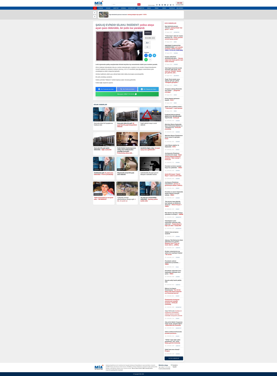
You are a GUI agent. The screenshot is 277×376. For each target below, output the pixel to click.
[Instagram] (162, 5)
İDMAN (149, 8)
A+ (147, 43)
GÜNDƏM (100, 8)
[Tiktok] (168, 5)
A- (147, 47)
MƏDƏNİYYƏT (140, 8)
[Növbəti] (94, 16)
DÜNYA (164, 8)
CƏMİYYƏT (116, 8)
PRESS (156, 8)
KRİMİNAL (123, 8)
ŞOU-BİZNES (180, 8)
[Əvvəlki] (94, 12)
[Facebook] (157, 5)
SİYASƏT (108, 8)
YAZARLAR (172, 8)
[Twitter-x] (159, 5)
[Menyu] (95, 8)
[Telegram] (170, 5)
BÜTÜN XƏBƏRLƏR (174, 358)
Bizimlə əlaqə (151, 5)
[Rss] (173, 5)
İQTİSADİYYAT (132, 8)
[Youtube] (165, 5)
